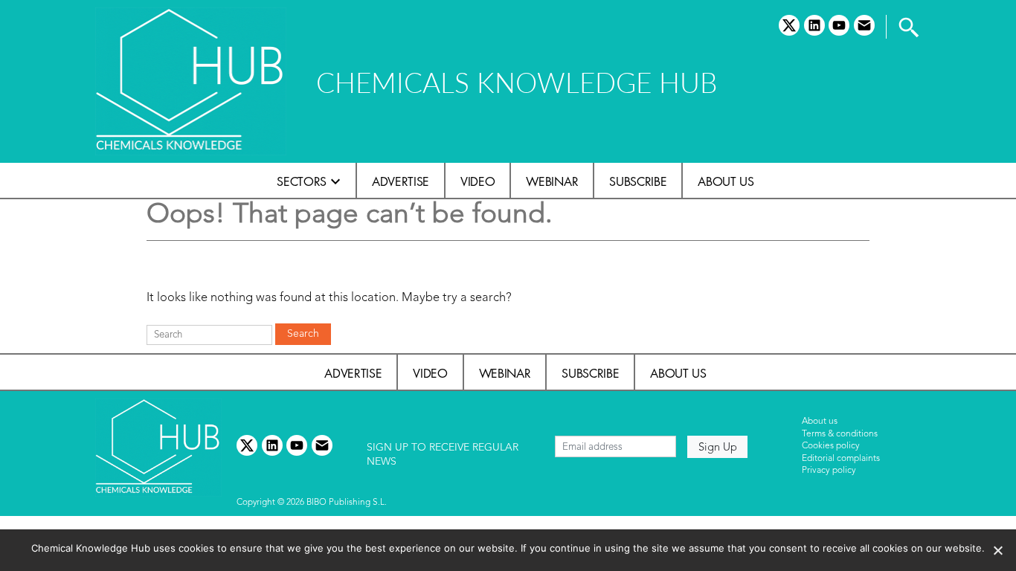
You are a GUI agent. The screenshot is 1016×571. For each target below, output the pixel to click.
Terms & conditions (840, 434)
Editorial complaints (841, 458)
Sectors (302, 181)
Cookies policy (831, 446)
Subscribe (637, 181)
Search (303, 334)
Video (477, 181)
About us (725, 181)
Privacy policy (829, 470)
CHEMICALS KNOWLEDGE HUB (516, 82)
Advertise (400, 181)
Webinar (552, 181)
